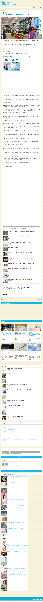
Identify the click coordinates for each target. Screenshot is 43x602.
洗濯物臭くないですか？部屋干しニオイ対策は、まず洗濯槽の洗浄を (17, 545)
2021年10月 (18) (5, 464)
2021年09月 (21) (5, 465)
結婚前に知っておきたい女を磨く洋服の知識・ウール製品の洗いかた (17, 511)
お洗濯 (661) (5, 427)
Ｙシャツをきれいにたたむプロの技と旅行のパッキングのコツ (16, 476)
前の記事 (3, 299)
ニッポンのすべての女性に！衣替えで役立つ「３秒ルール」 (16, 539)
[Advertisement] (11, 82)
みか (16, 339)
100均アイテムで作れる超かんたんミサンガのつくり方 (15, 580)
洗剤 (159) (4, 433)
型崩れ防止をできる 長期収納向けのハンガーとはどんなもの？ (16, 551)
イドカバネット (11, 3)
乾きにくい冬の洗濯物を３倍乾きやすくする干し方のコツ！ (16, 499)
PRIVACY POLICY (29, 5)
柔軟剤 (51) (4, 440)
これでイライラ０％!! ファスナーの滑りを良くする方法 (15, 505)
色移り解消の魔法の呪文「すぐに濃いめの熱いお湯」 (15, 528)
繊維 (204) (4, 431)
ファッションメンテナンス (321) (8, 429)
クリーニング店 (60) (6, 438)
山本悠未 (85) (5, 453)
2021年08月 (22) (5, 466)
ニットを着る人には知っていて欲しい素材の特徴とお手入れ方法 (17, 574)
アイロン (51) (5, 442)
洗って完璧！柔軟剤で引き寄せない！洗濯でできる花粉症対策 (16, 493)
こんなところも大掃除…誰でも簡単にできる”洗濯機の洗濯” (16, 522)
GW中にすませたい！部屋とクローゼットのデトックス (15, 482)
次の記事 (40, 299)
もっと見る (21, 470)
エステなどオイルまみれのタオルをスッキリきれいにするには (16, 568)
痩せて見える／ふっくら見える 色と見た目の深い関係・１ (16, 534)
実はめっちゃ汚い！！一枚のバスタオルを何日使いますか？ (16, 557)
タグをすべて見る (21, 456)
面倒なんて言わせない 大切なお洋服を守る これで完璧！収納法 (16, 516)
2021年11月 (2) (5, 463)
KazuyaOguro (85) (10, 453)
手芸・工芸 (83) (5, 436)
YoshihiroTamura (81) (17, 453)
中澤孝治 (3, 339)
